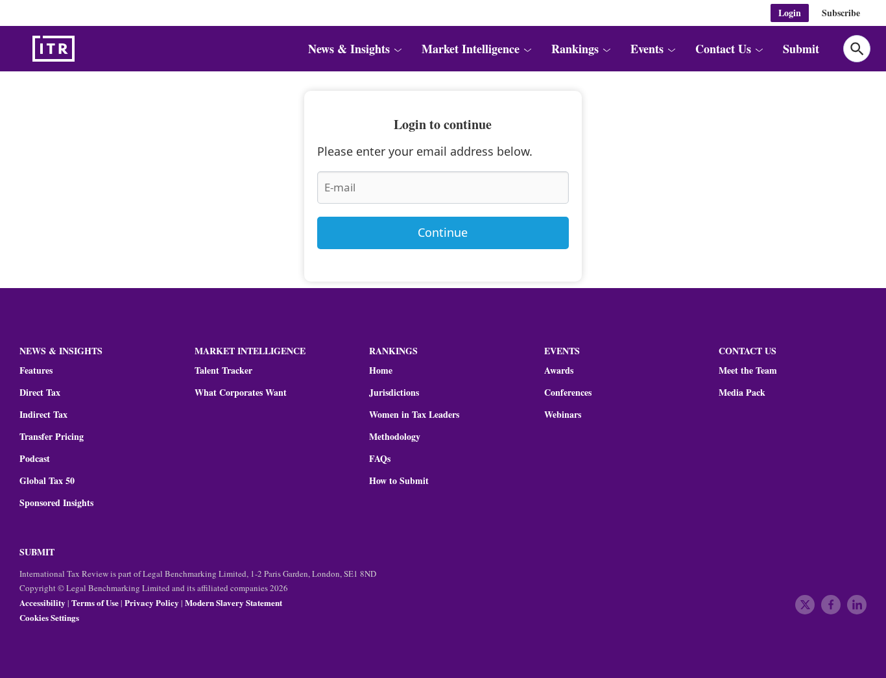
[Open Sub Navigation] (397, 49)
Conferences (568, 392)
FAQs (379, 458)
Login (789, 12)
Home (380, 370)
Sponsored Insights (56, 502)
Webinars (562, 414)
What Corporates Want (241, 392)
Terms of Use (95, 602)
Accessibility (42, 602)
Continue (443, 232)
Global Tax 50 (47, 480)
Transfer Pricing (51, 436)
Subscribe (841, 12)
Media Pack (742, 392)
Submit (801, 48)
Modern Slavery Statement (233, 602)
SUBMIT (36, 552)
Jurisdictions (394, 392)
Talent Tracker (223, 370)
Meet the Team (748, 370)
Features (36, 370)
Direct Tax (39, 392)
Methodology (394, 436)
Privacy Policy (152, 602)
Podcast (34, 458)
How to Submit (399, 480)
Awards (558, 370)
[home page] (84, 49)
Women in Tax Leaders (414, 414)
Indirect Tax (43, 414)
